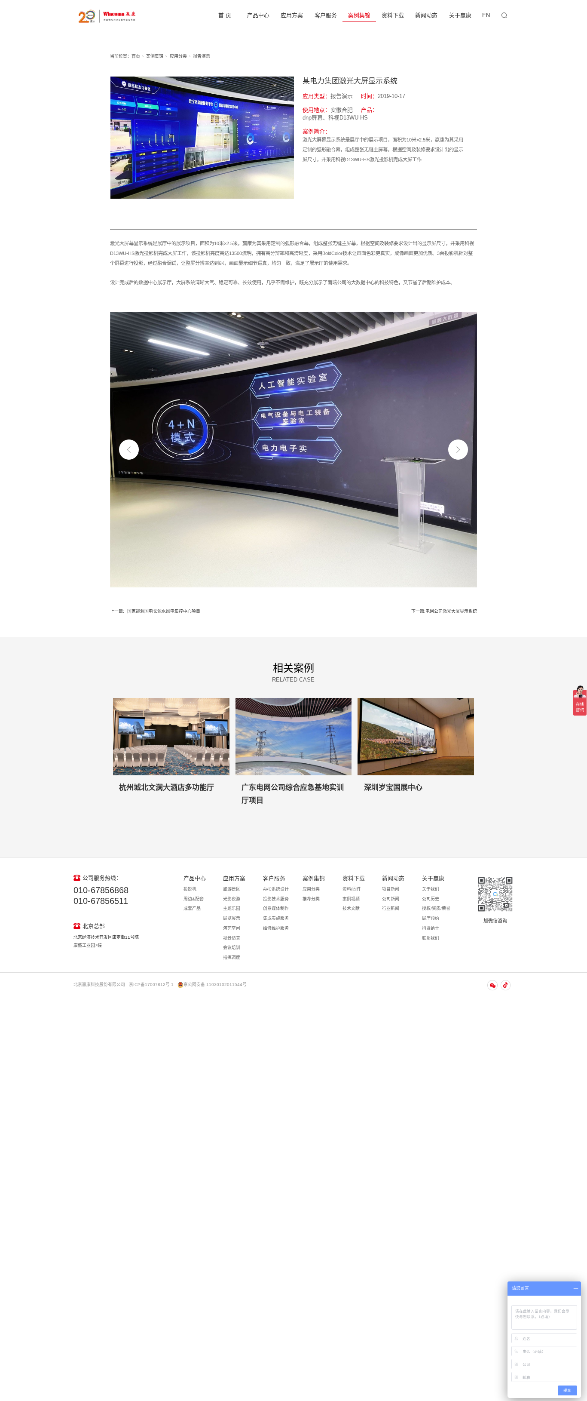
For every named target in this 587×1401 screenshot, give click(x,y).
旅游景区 (231, 889)
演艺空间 (231, 928)
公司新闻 (390, 899)
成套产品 (192, 908)
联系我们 (430, 938)
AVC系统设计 (276, 889)
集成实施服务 (276, 918)
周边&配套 (193, 899)
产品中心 (258, 15)
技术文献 (351, 908)
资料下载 (393, 15)
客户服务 (326, 15)
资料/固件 (351, 889)
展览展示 (231, 918)
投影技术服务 (276, 899)
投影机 (189, 889)
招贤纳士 (430, 928)
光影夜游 (231, 899)
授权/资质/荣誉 (436, 908)
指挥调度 (231, 957)
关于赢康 (460, 15)
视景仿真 (231, 938)
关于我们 (430, 889)
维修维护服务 (276, 928)
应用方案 (292, 15)
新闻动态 (426, 15)
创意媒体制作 (276, 908)
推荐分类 (311, 899)
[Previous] (129, 449)
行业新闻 (390, 908)
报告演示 (201, 56)
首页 (135, 56)
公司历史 (430, 899)
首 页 (224, 15)
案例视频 (351, 899)
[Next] (458, 449)
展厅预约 (430, 918)
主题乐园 (231, 908)
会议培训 (231, 947)
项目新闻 (390, 889)
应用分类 (178, 56)
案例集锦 (359, 15)
